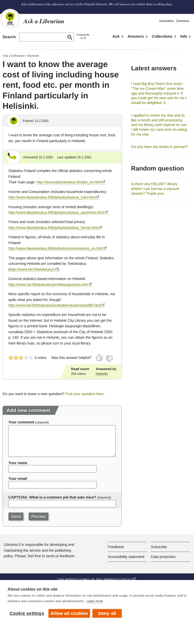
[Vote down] (109, 359)
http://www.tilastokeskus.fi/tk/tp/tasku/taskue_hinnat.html (53, 227)
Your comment (21, 422)
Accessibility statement (126, 556)
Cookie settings (27, 613)
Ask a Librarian (13, 55)
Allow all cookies (69, 613)
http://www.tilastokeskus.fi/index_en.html (69, 182)
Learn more (94, 601)
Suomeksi (166, 21)
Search (9, 37)
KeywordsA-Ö (83, 36)
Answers (136, 36)
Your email (17, 478)
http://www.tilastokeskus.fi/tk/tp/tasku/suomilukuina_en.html (55, 248)
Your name (17, 463)
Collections (162, 36)
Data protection (163, 556)
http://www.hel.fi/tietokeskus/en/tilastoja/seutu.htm (48, 284)
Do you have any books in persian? (159, 146)
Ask (116, 36)
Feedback (116, 547)
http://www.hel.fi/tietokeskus (32, 269)
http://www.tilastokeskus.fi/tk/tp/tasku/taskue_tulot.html (51, 197)
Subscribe (159, 547)
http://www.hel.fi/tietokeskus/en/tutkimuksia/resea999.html (54, 305)
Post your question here (84, 394)
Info (183, 36)
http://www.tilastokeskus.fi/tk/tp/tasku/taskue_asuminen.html (56, 212)
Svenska (182, 21)
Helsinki (102, 374)
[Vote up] (99, 357)
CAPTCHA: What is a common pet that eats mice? (52, 497)
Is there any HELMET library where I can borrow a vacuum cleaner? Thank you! (155, 188)
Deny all (107, 613)
